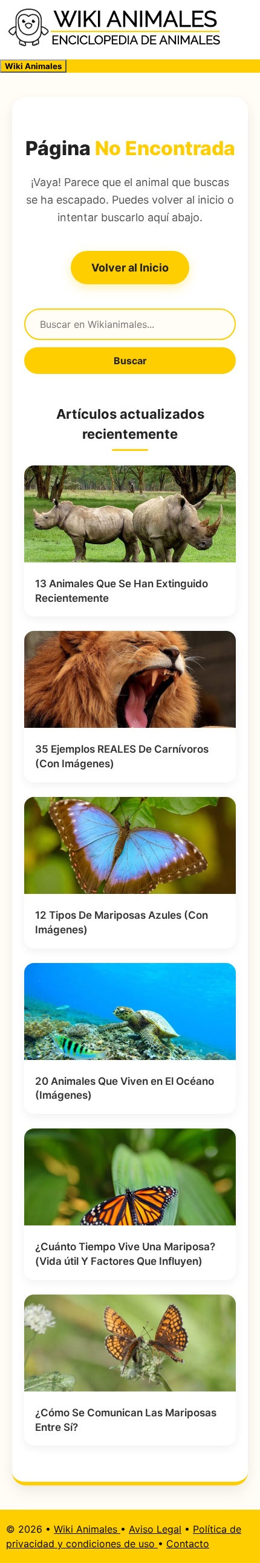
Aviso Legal (155, 1529)
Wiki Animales (87, 1529)
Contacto (187, 1544)
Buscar (130, 361)
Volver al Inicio (130, 267)
